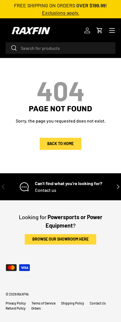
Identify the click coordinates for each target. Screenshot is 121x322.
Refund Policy (16, 308)
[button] (99, 30)
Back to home (60, 143)
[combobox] (60, 48)
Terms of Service (43, 303)
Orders (36, 308)
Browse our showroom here (60, 239)
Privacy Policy (16, 303)
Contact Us (98, 303)
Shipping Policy (72, 303)
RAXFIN (22, 294)
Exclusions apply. (60, 13)
